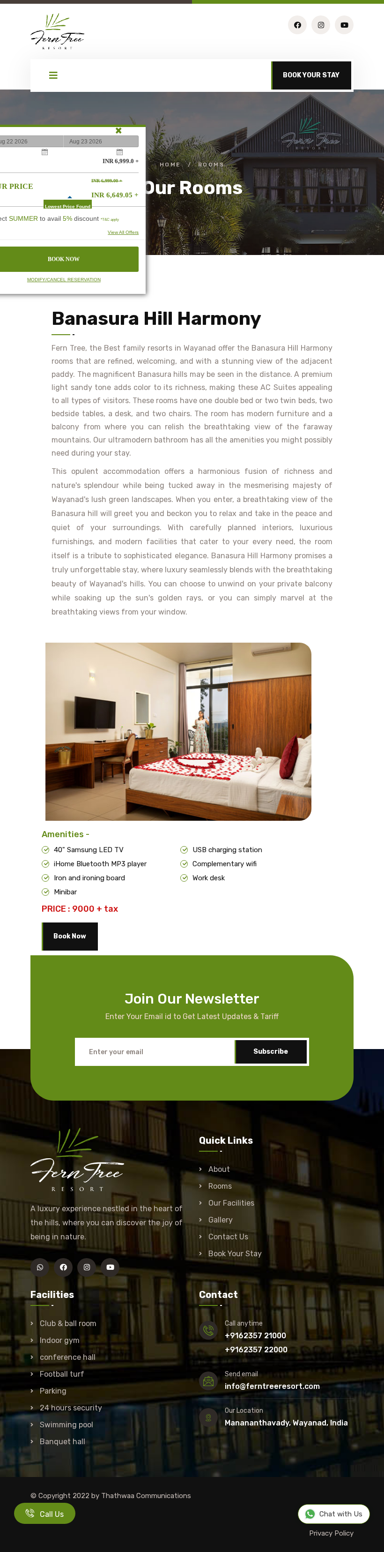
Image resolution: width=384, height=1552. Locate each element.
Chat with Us (340, 1514)
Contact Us (228, 1236)
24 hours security (71, 1407)
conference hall (68, 1357)
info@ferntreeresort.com (272, 1386)
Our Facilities (231, 1203)
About (219, 1169)
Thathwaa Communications (146, 1496)
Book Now (69, 936)
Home (170, 164)
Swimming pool (66, 1424)
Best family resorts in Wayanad (160, 348)
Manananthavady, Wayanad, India (286, 1422)
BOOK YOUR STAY (311, 75)
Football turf (62, 1374)
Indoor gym (60, 1340)
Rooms (220, 1186)
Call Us (49, 1514)
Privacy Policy (331, 1533)
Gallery (220, 1219)
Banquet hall (62, 1441)
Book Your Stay (235, 1253)
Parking (53, 1391)
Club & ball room (68, 1323)
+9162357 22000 (256, 1349)
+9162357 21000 (255, 1335)
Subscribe (270, 1052)
